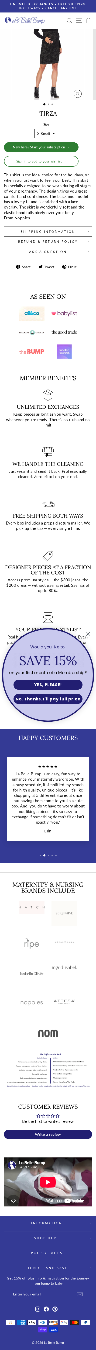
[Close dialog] (88, 634)
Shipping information (48, 231)
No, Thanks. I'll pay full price (48, 699)
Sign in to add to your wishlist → (41, 161)
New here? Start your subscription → (41, 147)
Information (47, 1223)
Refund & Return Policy (48, 241)
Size (46, 124)
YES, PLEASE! (48, 685)
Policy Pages (47, 1253)
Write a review (48, 1134)
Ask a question (48, 252)
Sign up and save (47, 1268)
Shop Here (46, 1238)
